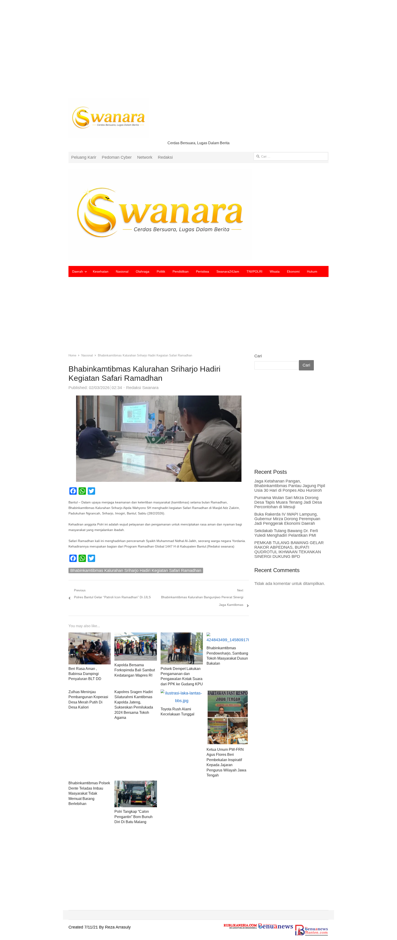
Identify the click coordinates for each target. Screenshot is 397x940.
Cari (258, 356)
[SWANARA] (198, 214)
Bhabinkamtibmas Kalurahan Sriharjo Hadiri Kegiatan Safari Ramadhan (135, 570)
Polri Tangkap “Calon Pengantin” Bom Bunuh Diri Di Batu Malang (133, 817)
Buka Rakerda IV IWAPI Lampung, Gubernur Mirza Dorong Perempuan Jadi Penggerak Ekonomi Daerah (287, 519)
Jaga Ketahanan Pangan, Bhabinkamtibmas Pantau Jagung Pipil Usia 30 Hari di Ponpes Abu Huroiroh (289, 486)
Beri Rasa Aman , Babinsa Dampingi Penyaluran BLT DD (84, 674)
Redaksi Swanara (142, 387)
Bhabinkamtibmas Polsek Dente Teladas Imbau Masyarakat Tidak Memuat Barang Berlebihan (89, 793)
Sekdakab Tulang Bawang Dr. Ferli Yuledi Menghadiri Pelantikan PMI (286, 533)
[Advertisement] (198, 53)
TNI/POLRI (254, 271)
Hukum (312, 271)
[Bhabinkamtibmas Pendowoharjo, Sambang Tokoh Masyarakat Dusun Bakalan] (228, 636)
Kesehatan (100, 271)
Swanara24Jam (227, 271)
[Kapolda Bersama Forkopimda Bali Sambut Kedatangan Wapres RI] (135, 636)
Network (144, 157)
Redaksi (165, 157)
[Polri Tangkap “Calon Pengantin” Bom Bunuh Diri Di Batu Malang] (135, 784)
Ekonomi (293, 271)
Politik (161, 271)
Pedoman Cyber (117, 157)
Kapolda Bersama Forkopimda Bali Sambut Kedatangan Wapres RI (134, 670)
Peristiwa (202, 271)
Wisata (275, 271)
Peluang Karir (83, 157)
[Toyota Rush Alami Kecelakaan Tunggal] (182, 693)
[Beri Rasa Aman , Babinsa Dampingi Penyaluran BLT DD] (89, 636)
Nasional (122, 271)
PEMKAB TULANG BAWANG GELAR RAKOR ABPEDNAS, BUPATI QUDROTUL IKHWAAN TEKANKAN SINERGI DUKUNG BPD (289, 549)
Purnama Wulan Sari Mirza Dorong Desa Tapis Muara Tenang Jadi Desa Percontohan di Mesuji (288, 502)
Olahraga (142, 271)
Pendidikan (181, 271)
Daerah (77, 271)
